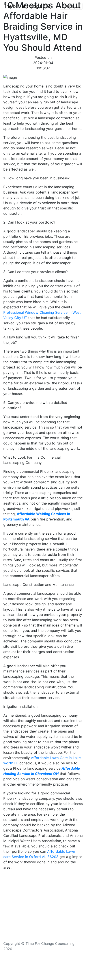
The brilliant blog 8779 (27, 6)
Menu (69, 6)
